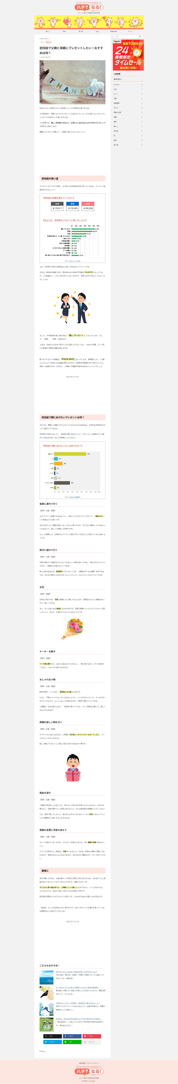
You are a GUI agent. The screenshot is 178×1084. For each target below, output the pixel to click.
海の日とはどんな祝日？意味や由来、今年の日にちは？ (76, 972)
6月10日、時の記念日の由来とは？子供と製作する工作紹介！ (79, 1019)
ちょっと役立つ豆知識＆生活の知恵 (89, 1078)
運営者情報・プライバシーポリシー (89, 1063)
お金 (97, 31)
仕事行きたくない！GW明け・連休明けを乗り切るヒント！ (78, 1003)
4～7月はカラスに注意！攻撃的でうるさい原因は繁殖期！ (77, 987)
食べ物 (81, 31)
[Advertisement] (72, 155)
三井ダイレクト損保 (74, 261)
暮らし (48, 31)
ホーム (130, 31)
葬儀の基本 (113, 31)
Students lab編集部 (74, 497)
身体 (64, 31)
